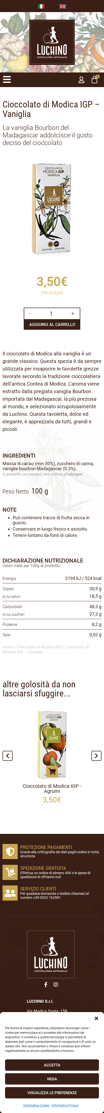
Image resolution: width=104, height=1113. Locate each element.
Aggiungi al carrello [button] (39, 771)
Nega (52, 1079)
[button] (96, 1018)
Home (8, 647)
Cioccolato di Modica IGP (39, 647)
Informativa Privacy (65, 1105)
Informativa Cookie (36, 1105)
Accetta (52, 1065)
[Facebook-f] (46, 985)
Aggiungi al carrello (52, 324)
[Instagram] (56, 985)
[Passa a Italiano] (41, 6)
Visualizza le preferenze (52, 1093)
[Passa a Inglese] (62, 6)
